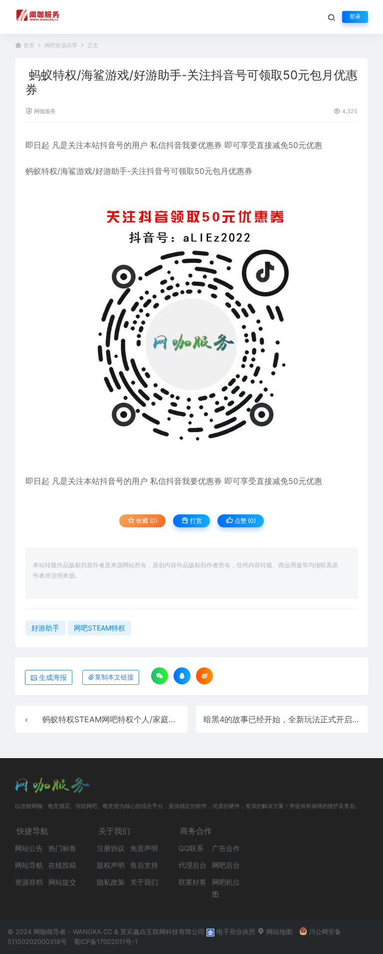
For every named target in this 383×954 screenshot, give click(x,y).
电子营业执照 (234, 932)
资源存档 (29, 882)
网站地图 (278, 932)
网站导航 (29, 865)
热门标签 (62, 848)
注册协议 (111, 848)
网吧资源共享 (60, 45)
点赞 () (244, 520)
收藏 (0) (146, 520)
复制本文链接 (114, 677)
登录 (355, 16)
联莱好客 (192, 882)
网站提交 (62, 882)
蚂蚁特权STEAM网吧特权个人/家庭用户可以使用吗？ (137, 719)
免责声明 (144, 848)
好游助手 (111, 171)
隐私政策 (111, 882)
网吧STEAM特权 (99, 628)
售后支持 (144, 865)
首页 (28, 45)
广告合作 (226, 848)
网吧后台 (226, 865)
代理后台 (192, 865)
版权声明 (111, 865)
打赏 (195, 520)
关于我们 (144, 882)
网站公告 (29, 848)
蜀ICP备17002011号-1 (106, 942)
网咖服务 (45, 111)
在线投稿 (62, 865)
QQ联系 (191, 848)
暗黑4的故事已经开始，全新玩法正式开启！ (281, 719)
